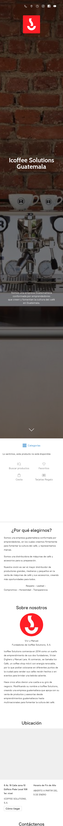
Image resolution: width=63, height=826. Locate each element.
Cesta (19, 479)
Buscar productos (19, 468)
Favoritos (44, 468)
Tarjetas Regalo (44, 479)
